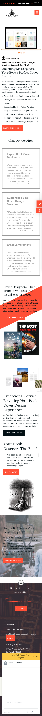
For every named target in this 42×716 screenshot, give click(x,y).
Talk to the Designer (12, 128)
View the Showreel (13, 560)
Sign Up (36, 3)
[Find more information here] (21, 683)
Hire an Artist (11, 472)
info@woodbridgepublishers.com (23, 634)
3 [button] (23, 52)
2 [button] (21, 52)
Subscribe (20, 608)
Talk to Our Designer (14, 317)
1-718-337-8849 (23, 3)
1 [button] (18, 52)
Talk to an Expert (14, 433)
